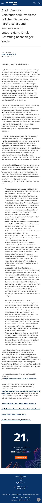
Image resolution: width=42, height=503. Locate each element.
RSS (21, 497)
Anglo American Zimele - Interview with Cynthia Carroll (20, 409)
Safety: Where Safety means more (13, 414)
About (20, 480)
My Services (20, 483)
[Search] (39, 3)
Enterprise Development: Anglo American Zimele (18, 403)
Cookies (27, 497)
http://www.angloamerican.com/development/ (20, 379)
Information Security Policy (31, 495)
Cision (24, 500)
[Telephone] (34, 3)
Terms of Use (6, 495)
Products (20, 478)
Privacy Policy (16, 495)
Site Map (15, 497)
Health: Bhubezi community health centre (16, 420)
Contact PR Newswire (20, 476)
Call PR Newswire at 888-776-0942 (21, 488)
